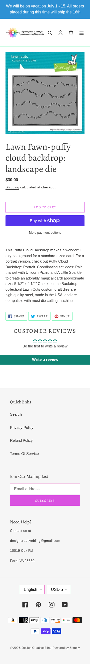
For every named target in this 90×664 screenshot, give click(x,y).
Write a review (45, 359)
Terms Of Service (24, 453)
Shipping (12, 187)
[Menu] (81, 32)
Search (16, 414)
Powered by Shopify (66, 648)
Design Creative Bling (37, 648)
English (30, 589)
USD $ (57, 589)
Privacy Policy (22, 427)
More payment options (45, 232)
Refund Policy (21, 440)
